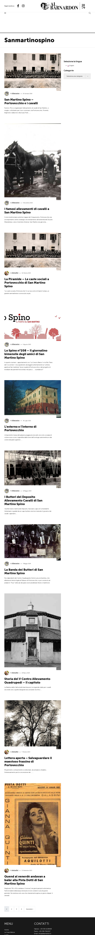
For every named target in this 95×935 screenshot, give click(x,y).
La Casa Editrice (9, 932)
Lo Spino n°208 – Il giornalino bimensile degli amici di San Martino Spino (25, 354)
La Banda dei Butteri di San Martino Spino (23, 571)
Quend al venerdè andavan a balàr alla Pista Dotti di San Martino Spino (24, 880)
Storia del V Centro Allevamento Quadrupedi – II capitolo (27, 680)
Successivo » (29, 909)
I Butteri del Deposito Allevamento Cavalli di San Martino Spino (23, 500)
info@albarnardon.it (45, 933)
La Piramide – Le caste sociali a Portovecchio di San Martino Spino (26, 282)
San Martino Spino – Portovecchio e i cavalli (21, 101)
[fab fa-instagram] (22, 6)
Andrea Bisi (15, 273)
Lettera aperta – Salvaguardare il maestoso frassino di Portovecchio (28, 761)
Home (6, 930)
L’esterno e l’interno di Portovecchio (20, 428)
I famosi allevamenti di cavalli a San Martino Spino (26, 210)
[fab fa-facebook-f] (17, 6)
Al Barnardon (15, 93)
